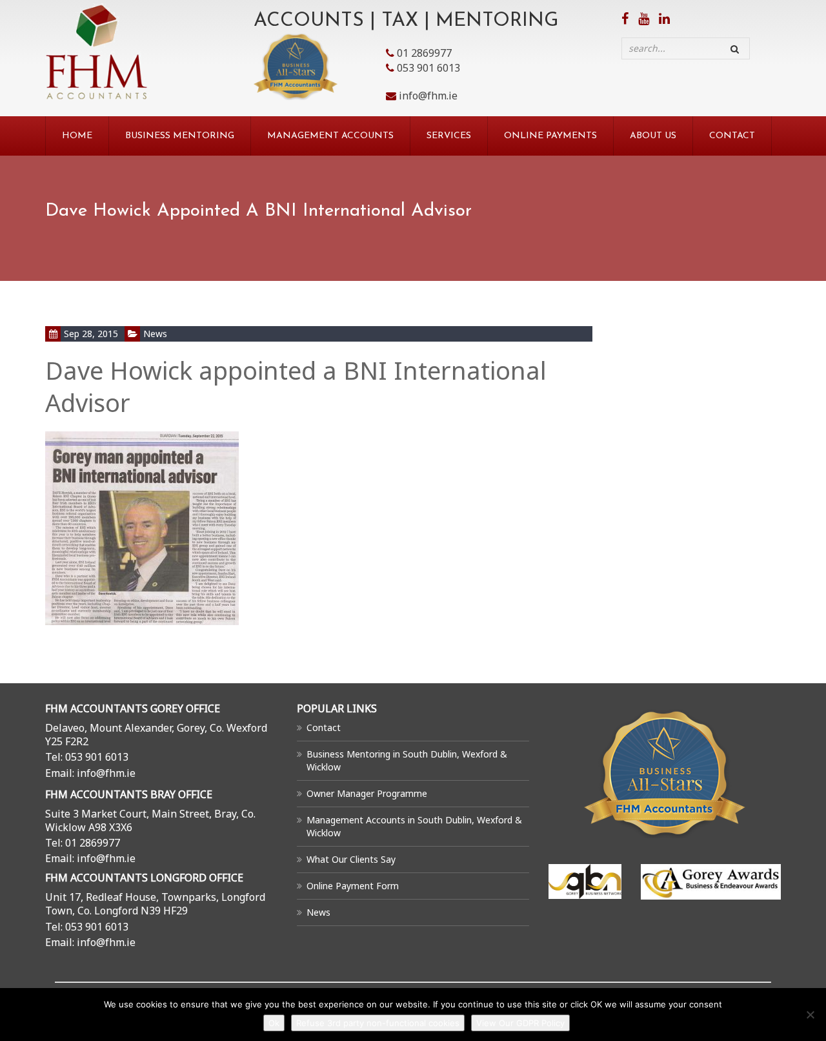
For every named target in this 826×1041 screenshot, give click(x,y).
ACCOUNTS (309, 21)
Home (77, 136)
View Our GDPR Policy (520, 1023)
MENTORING (497, 21)
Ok (273, 1023)
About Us (653, 136)
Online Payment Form (353, 886)
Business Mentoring (179, 136)
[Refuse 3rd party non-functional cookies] (809, 1014)
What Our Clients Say (351, 859)
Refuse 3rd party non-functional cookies (377, 1023)
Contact (732, 136)
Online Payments (550, 136)
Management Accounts (330, 136)
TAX (399, 21)
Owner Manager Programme (367, 793)
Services (449, 136)
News (155, 333)
